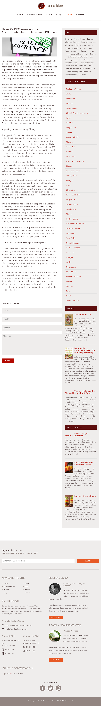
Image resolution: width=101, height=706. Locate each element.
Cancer (69, 132)
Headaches (70, 147)
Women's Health (73, 137)
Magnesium (71, 200)
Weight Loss (71, 127)
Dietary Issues (71, 176)
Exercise (69, 103)
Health (68, 262)
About (20, 15)
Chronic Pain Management (77, 113)
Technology (70, 156)
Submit (8, 360)
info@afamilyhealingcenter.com (16, 629)
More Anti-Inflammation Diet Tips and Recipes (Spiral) (85, 351)
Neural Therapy (72, 243)
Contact (80, 15)
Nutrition (70, 123)
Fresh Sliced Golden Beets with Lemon (83, 464)
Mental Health (72, 272)
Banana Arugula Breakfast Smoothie (77, 435)
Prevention (70, 99)
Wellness (69, 94)
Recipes (60, 15)
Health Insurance (73, 248)
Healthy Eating (72, 219)
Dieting (69, 214)
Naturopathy (71, 267)
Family (68, 118)
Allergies (69, 180)
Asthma (69, 185)
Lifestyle (69, 257)
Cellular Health (72, 204)
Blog (70, 15)
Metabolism (71, 209)
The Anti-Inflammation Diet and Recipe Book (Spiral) (80, 392)
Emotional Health (73, 171)
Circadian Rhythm (73, 195)
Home (6, 583)
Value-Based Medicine (75, 161)
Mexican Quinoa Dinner (85, 496)
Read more (55, 617)
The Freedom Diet (83, 315)
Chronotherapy (72, 190)
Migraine (69, 142)
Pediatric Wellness (73, 89)
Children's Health (73, 228)
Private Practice (34, 15)
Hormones (70, 233)
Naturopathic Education (76, 224)
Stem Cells (70, 238)
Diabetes (69, 166)
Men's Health (71, 108)
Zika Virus (70, 253)
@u (11, 673)
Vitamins (69, 152)
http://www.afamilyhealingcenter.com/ (18, 625)
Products (7, 589)
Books (49, 15)
